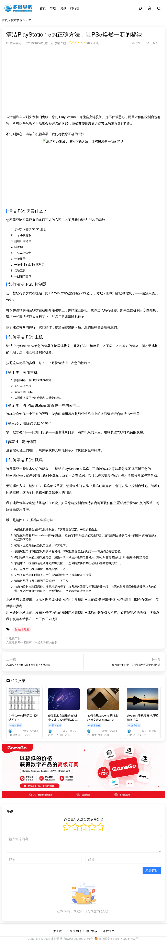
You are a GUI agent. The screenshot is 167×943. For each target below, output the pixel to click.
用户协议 (92, 931)
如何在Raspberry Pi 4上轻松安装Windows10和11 (102, 719)
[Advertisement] (83, 82)
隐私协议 (108, 931)
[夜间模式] (140, 8)
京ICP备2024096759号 (78, 939)
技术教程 (16, 20)
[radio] (67, 827)
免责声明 (75, 931)
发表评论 (151, 870)
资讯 (63, 8)
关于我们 (59, 931)
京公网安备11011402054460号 (118, 939)
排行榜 (74, 8)
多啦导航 (60, 43)
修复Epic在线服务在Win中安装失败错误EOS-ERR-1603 (63, 719)
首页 (43, 8)
